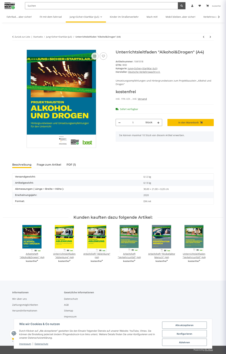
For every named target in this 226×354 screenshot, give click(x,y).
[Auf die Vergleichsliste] (94, 56)
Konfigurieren (184, 333)
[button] (192, 5)
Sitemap (68, 310)
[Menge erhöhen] (158, 122)
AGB (66, 304)
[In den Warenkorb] (15, 48)
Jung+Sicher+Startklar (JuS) (142, 68)
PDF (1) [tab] (71, 164)
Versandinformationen (24, 310)
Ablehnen (184, 342)
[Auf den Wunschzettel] (103, 56)
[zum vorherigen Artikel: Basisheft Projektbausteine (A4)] (203, 36)
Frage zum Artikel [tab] (49, 164)
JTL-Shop (209, 349)
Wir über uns (19, 298)
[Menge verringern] (119, 122)
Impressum (25, 343)
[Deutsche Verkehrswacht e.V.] (10, 5)
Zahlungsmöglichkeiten (25, 304)
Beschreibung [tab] (21, 164)
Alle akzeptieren (184, 325)
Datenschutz (41, 343)
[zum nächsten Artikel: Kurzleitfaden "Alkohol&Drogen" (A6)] (210, 36)
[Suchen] (181, 5)
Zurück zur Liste (22, 36)
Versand (142, 98)
